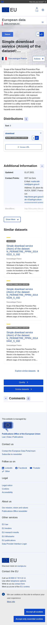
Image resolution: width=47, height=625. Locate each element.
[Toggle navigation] (42, 22)
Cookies (5, 489)
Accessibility (7, 492)
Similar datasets (22, 389)
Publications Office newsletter (14, 511)
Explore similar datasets (27, 371)
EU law (5, 524)
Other (7, 471)
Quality (22, 382)
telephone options (18, 581)
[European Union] (22, 560)
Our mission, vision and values (15, 508)
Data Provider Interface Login (14, 544)
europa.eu (21, 566)
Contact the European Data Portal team (18, 451)
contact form (19, 584)
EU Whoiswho (8, 536)
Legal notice (7, 485)
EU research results (10, 532)
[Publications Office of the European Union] (22, 425)
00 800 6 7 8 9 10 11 (17, 578)
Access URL (24, 147)
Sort (7, 126)
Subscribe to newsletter (12, 454)
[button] (38, 1)
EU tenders (7, 528)
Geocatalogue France (17, 58)
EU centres (25, 587)
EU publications (9, 540)
